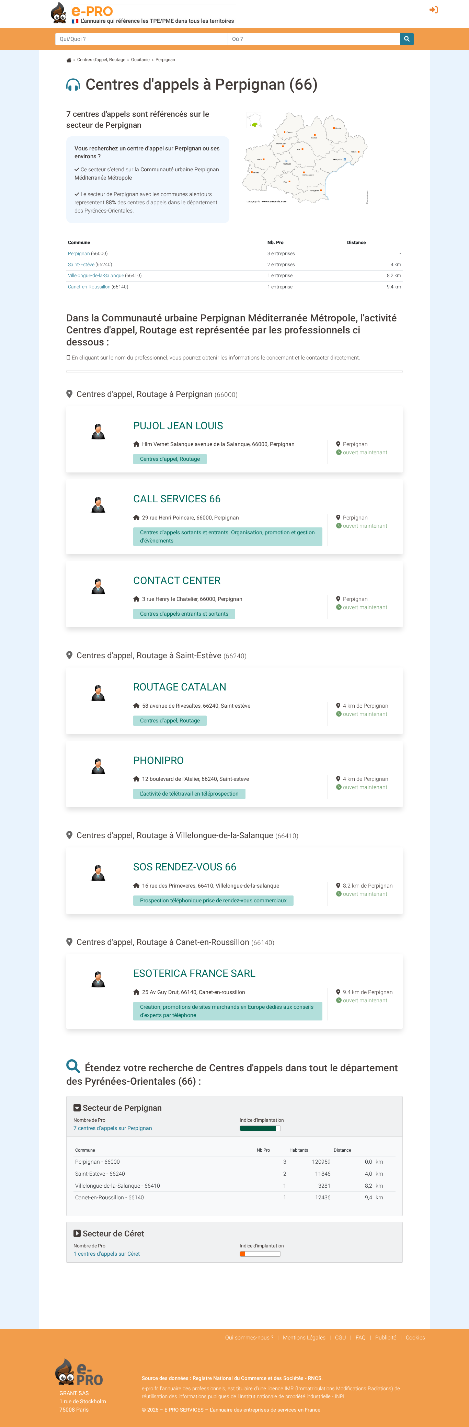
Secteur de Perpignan (121, 1108)
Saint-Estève (81, 264)
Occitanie (140, 59)
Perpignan (79, 253)
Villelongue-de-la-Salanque (96, 275)
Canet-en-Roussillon (89, 287)
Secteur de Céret (112, 1233)
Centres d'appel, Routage (101, 59)
